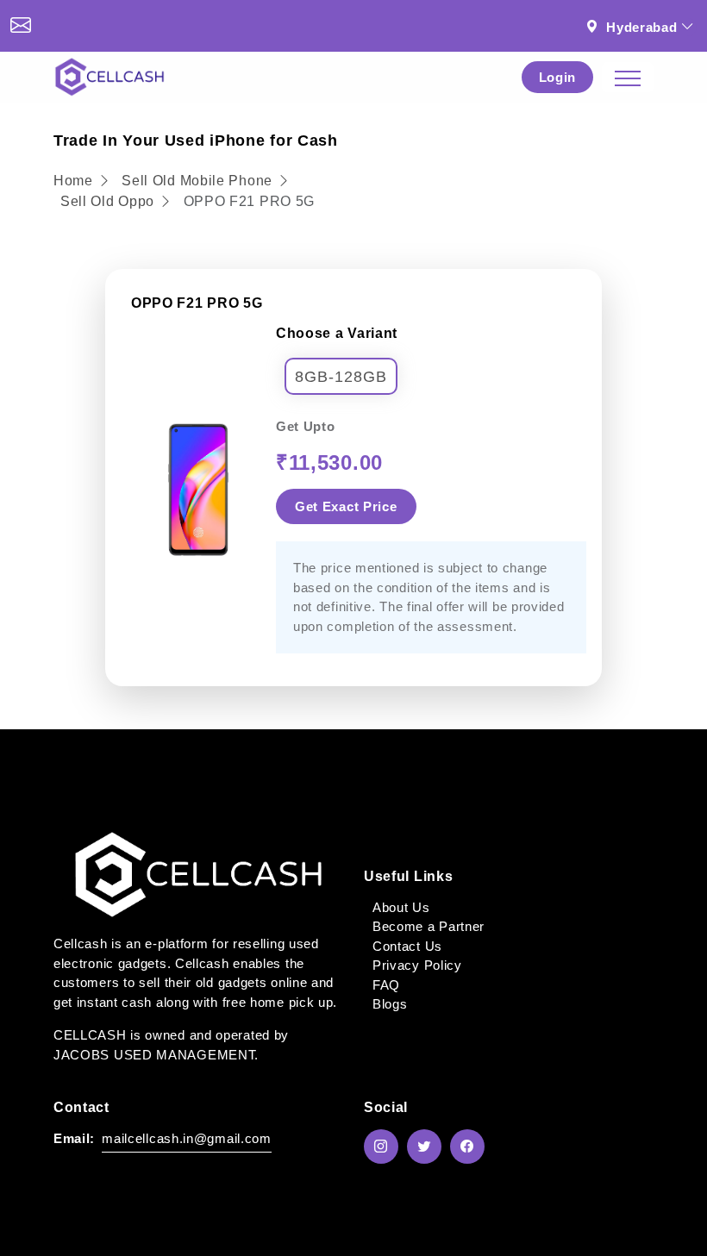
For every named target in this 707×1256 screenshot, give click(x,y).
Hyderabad (641, 27)
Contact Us (407, 946)
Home (75, 180)
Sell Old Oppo (107, 201)
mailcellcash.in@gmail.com (187, 1138)
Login (558, 77)
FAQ (386, 985)
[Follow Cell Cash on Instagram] (385, 1146)
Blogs (390, 1004)
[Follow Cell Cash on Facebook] (471, 1146)
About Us (401, 907)
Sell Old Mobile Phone (199, 180)
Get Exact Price (346, 506)
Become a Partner (428, 926)
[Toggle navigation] (628, 77)
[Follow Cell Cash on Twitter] (428, 1146)
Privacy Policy (417, 965)
